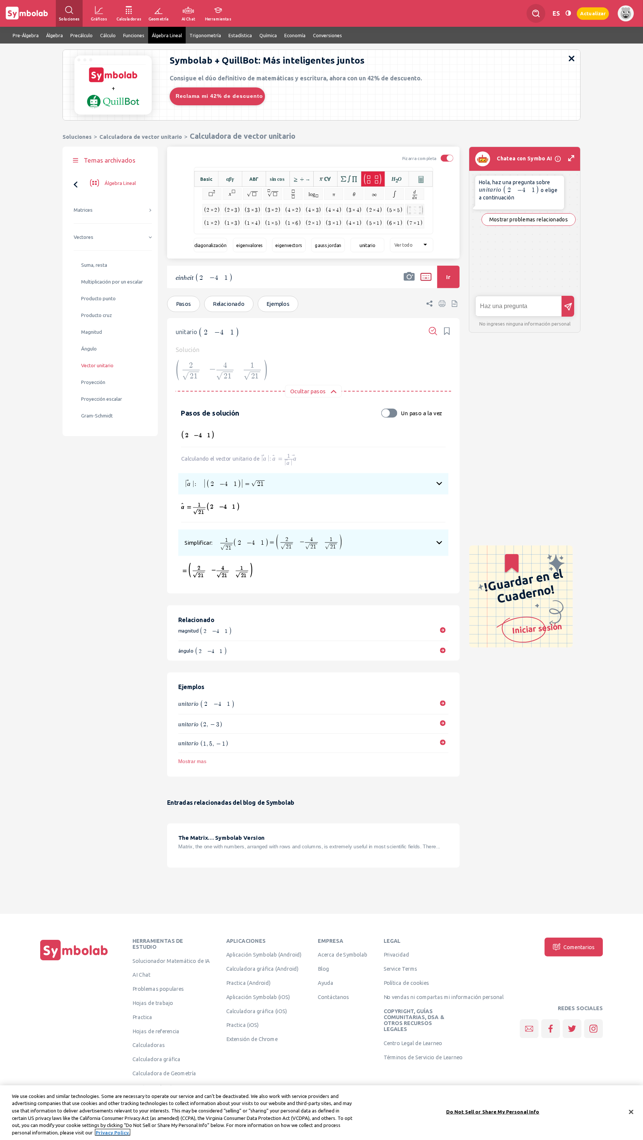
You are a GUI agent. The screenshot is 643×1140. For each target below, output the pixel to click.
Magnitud (91, 332)
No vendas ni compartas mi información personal (444, 997)
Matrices (83, 210)
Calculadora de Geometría (164, 1073)
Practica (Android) (248, 983)
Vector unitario (97, 365)
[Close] (631, 1112)
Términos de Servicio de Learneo (423, 1057)
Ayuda (325, 983)
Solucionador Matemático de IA (171, 961)
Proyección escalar (101, 399)
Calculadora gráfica (156, 1059)
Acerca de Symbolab (342, 955)
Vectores (83, 237)
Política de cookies (406, 983)
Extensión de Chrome (252, 1039)
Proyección (93, 382)
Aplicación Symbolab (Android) (264, 955)
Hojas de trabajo (152, 1003)
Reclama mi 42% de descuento (219, 96)
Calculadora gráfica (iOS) (256, 1011)
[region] (321, 1112)
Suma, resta (94, 265)
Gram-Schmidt (97, 416)
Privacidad (396, 955)
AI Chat (141, 975)
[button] (409, 281)
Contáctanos (333, 997)
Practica (142, 1017)
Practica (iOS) (242, 1025)
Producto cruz (96, 315)
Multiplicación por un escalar (112, 282)
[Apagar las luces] (568, 13)
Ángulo (89, 349)
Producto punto (98, 298)
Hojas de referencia (155, 1031)
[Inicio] (74, 960)
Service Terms (401, 969)
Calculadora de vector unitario (140, 137)
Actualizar (592, 13)
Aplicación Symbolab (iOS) (258, 997)
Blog (323, 969)
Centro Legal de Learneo (413, 1043)
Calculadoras (148, 1045)
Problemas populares (158, 989)
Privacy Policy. (112, 1132)
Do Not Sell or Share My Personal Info (493, 1111)
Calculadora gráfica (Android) (262, 969)
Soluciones (77, 137)
